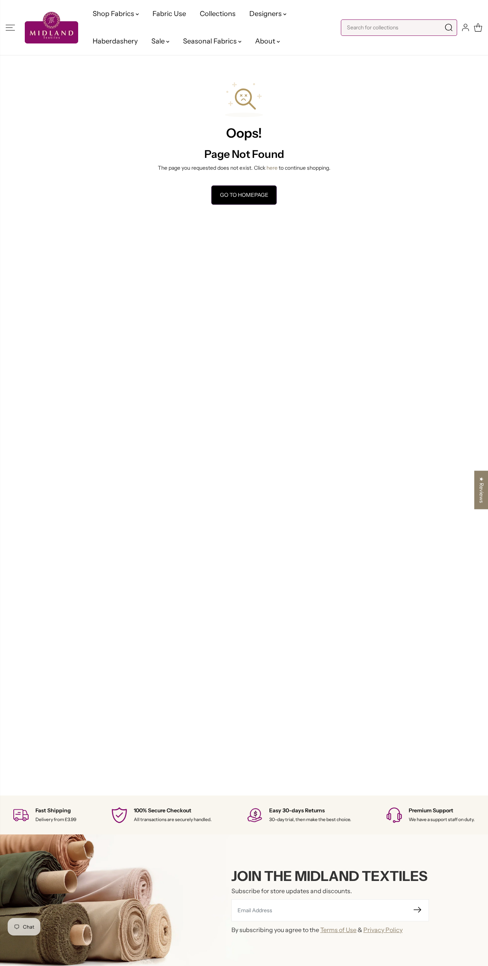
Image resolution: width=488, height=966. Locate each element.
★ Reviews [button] (481, 490)
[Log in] (465, 27)
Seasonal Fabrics (210, 41)
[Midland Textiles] (51, 27)
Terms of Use (338, 930)
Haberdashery (115, 41)
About (266, 41)
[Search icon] (448, 27)
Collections (218, 14)
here (272, 167)
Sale (158, 41)
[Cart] (478, 27)
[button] (10, 27)
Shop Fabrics (114, 14)
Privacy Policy (383, 930)
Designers (266, 14)
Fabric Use (169, 14)
